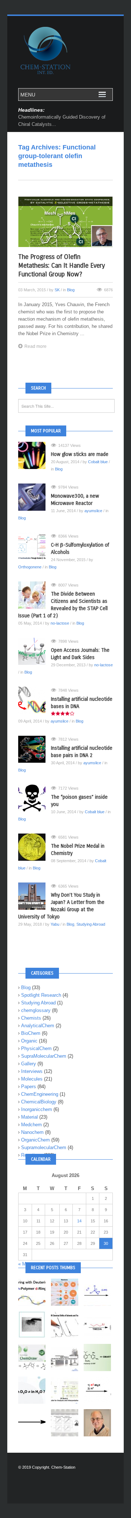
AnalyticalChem (37, 1025)
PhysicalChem (36, 1048)
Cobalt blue (98, 462)
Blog (71, 290)
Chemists (31, 1018)
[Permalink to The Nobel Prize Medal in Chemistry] (34, 847)
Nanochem (32, 1132)
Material (29, 1117)
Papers (28, 1086)
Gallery (28, 1063)
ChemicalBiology (38, 1101)
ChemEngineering (39, 1094)
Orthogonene (29, 567)
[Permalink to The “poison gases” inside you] (34, 798)
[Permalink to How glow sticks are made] (34, 455)
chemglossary (36, 1010)
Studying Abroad (90, 924)
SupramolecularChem (43, 1147)
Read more (35, 346)
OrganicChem (35, 1140)
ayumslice (93, 511)
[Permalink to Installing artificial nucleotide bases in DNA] (34, 700)
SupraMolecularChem (43, 1056)
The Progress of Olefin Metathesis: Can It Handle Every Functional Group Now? (61, 265)
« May (24, 1264)
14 (79, 1221)
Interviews (32, 1071)
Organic (29, 1041)
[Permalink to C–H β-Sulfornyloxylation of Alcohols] (34, 546)
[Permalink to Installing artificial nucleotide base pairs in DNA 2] (34, 749)
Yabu (55, 924)
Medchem (31, 1124)
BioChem (30, 1033)
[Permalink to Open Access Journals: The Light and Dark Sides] (34, 651)
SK (57, 290)
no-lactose (60, 623)
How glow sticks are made (79, 454)
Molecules (32, 1079)
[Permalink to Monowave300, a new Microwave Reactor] (34, 497)
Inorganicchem (36, 1109)
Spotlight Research (41, 995)
